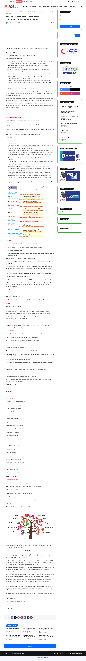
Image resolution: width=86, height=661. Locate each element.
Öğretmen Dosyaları (15, 11)
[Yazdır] (31, 617)
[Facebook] (12, 617)
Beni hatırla (62, 23)
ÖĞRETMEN (46, 6)
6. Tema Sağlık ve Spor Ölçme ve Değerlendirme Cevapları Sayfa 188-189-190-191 (46, 630)
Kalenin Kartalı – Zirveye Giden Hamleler (30, 1)
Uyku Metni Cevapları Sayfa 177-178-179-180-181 (29, 636)
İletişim (73, 653)
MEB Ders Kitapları (24, 11)
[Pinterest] (21, 617)
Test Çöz (72, 6)
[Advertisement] (30, 34)
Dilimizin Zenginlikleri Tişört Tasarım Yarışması (12, 629)
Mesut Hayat (10, 22)
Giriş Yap (70, 26)
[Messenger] (25, 617)
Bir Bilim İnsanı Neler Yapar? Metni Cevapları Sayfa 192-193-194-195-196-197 (30, 630)
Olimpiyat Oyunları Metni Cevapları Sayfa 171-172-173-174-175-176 (46, 637)
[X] (15, 617)
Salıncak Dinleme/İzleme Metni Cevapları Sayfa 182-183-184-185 (13, 637)
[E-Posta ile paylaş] (28, 617)
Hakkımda (69, 653)
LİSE (40, 6)
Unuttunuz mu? (76, 19)
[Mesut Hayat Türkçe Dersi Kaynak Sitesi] (12, 6)
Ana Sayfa (64, 653)
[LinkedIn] (18, 617)
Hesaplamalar (63, 6)
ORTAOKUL (33, 6)
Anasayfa (9, 11)
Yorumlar (30, 646)
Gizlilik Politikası (78, 653)
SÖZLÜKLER (54, 6)
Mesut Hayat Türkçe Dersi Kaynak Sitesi (15, 653)
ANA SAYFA (25, 6)
